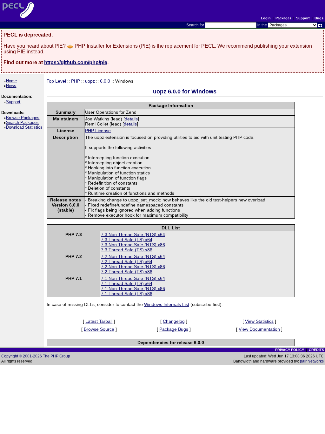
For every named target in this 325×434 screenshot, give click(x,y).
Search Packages (23, 122)
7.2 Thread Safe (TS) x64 (126, 261)
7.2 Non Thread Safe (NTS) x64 (133, 256)
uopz (90, 81)
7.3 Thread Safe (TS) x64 (126, 239)
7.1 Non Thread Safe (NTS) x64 (133, 278)
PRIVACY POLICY (289, 350)
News (12, 85)
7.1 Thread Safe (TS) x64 (126, 283)
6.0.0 (105, 81)
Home (12, 80)
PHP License (98, 130)
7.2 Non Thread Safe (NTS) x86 (133, 266)
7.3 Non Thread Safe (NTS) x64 (133, 234)
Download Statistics (25, 127)
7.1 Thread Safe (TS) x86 (126, 293)
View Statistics (259, 321)
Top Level (56, 81)
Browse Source (99, 329)
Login (266, 18)
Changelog (174, 321)
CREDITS (316, 350)
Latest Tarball (98, 321)
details (131, 118)
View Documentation (259, 329)
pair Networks (312, 361)
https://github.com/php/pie (75, 62)
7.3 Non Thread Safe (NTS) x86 (133, 244)
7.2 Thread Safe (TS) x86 (126, 271)
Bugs (319, 18)
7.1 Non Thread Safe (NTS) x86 (133, 288)
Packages (283, 18)
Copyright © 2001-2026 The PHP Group (35, 356)
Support (303, 18)
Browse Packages (24, 117)
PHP (75, 81)
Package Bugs (173, 329)
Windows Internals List (166, 304)
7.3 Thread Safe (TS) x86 (126, 249)
